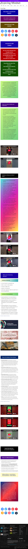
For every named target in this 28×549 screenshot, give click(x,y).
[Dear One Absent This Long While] (11, 533)
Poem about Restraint (15, 527)
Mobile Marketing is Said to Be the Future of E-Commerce (5, 531)
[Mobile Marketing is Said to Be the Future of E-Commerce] (2, 531)
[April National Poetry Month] (11, 530)
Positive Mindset (13, 475)
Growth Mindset (12, 474)
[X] (23, 541)
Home (1, 7)
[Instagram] (21, 541)
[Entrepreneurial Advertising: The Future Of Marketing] (2, 528)
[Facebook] (19, 541)
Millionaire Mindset (5, 474)
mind (14, 125)
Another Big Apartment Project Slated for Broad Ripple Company (5, 534)
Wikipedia (7, 127)
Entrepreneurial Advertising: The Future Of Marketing (6, 528)
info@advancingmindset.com (13, 544)
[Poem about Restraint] (11, 528)
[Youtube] (24, 541)
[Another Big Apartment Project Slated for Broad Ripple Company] (2, 534)
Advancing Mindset (5, 475)
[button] (26, 6)
